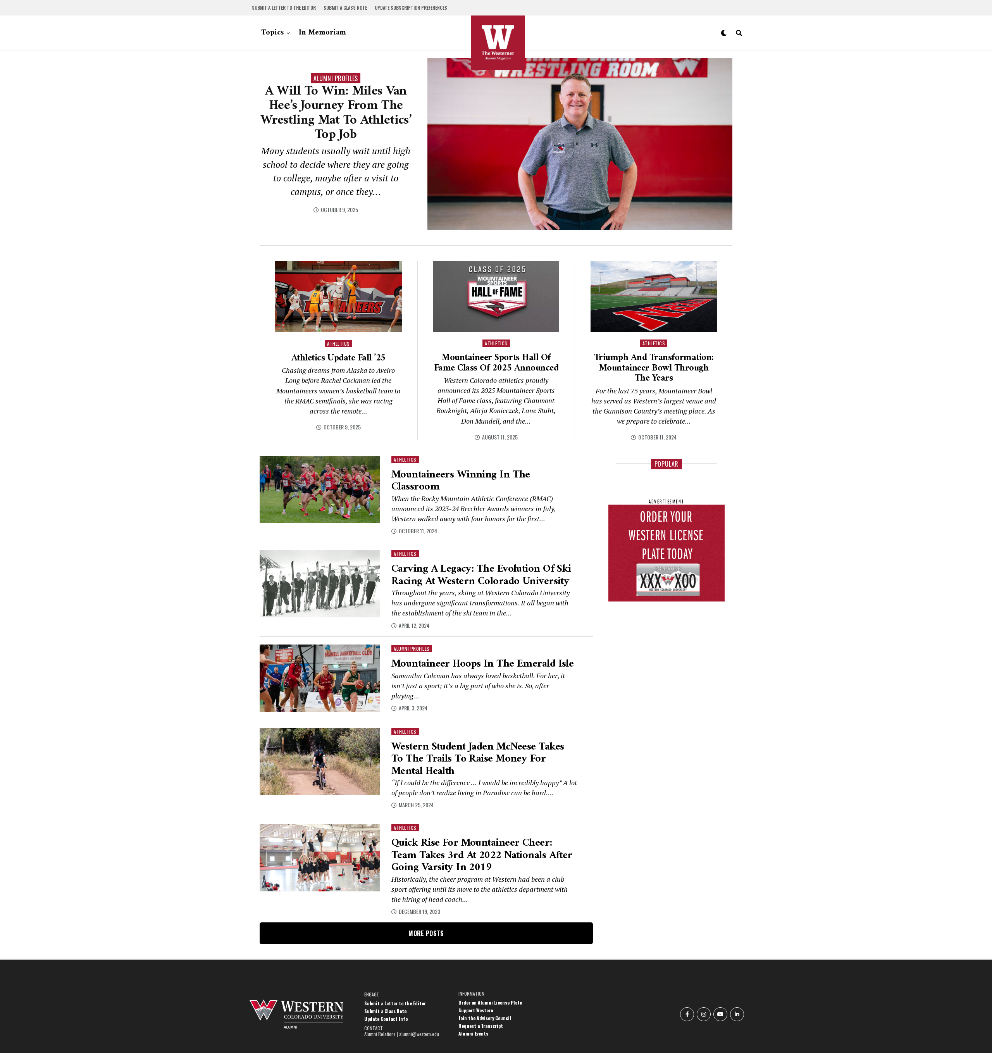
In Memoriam (322, 33)
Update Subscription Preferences (411, 7)
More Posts (426, 933)
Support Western (475, 1010)
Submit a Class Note (345, 7)
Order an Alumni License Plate (490, 1002)
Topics (272, 33)
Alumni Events (473, 1033)
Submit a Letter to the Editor (284, 7)
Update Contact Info (386, 1018)
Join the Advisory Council (484, 1018)
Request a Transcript (480, 1025)
